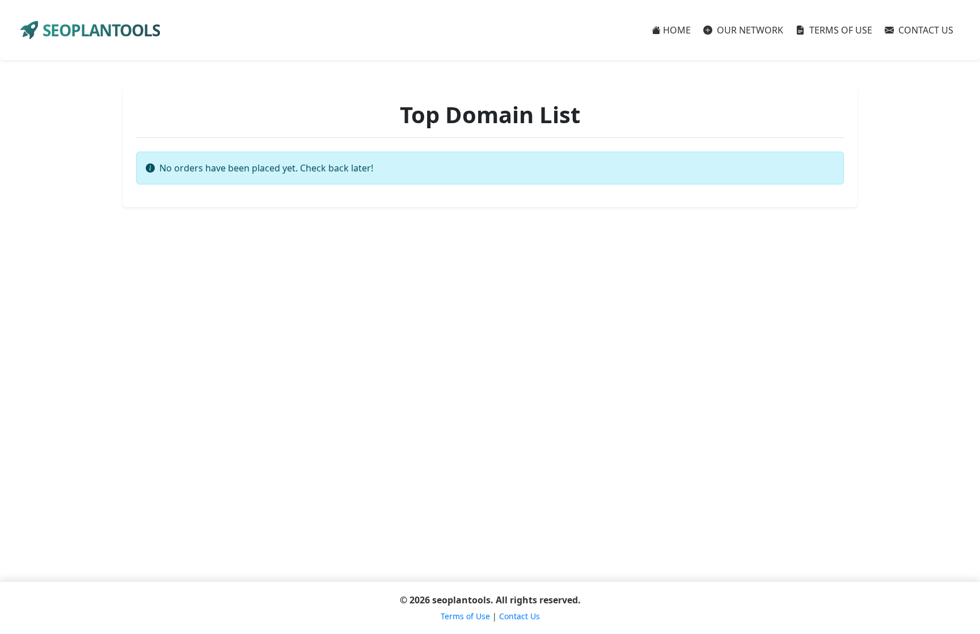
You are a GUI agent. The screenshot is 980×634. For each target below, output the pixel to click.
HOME (677, 30)
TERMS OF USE (839, 30)
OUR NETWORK (749, 30)
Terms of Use (465, 616)
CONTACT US (924, 30)
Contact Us (519, 616)
